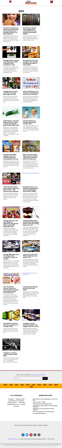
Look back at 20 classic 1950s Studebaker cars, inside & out (30, 256)
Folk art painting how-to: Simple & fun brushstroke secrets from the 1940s (31, 92)
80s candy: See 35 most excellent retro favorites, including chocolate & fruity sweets (30, 63)
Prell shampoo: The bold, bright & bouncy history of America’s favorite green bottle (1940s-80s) (11, 123)
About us (23, 404)
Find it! (45, 378)
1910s (16, 385)
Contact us (16, 406)
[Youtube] (39, 434)
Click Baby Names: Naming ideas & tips (42, 403)
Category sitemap (19, 399)
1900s (11, 385)
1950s (39, 385)
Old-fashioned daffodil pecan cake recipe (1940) (30, 288)
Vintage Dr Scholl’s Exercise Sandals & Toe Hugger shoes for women (31, 325)
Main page (11, 399)
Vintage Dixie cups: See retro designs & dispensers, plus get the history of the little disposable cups (10, 223)
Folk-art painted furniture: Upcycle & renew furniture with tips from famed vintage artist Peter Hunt (11, 290)
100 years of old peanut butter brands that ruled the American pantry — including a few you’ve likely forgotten (11, 31)
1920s (22, 385)
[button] (10, 2)
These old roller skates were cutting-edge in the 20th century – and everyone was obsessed (11, 189)
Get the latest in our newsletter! (16, 400)
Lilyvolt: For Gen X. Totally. (39, 402)
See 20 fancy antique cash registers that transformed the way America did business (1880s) (29, 31)
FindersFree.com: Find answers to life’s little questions (43, 409)
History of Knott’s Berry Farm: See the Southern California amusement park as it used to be (30, 157)
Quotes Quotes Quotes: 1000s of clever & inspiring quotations (45, 406)
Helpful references (12, 402)
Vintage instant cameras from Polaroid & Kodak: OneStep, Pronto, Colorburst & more (11, 63)
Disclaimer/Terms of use (13, 404)
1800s (5, 385)
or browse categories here (38, 375)
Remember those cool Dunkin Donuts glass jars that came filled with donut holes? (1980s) (30, 189)
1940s (33, 385)
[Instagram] (35, 434)
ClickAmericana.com (13, 439)
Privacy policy (21, 402)
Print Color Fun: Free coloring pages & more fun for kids (45, 399)
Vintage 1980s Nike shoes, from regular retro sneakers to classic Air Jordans (11, 257)
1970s (50, 385)
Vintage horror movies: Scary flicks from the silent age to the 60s (10, 92)
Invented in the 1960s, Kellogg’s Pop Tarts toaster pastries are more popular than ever (10, 157)
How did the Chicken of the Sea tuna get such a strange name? (10, 325)
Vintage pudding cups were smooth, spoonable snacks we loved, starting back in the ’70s (31, 223)
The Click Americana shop (39, 413)
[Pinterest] (31, 434)
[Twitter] (27, 434)
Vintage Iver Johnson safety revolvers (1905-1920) (10, 354)
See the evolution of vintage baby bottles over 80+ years (29, 122)
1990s (31, 387)
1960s (45, 385)
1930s (27, 385)
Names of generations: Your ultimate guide (43, 411)
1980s (56, 385)
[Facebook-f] (23, 434)
